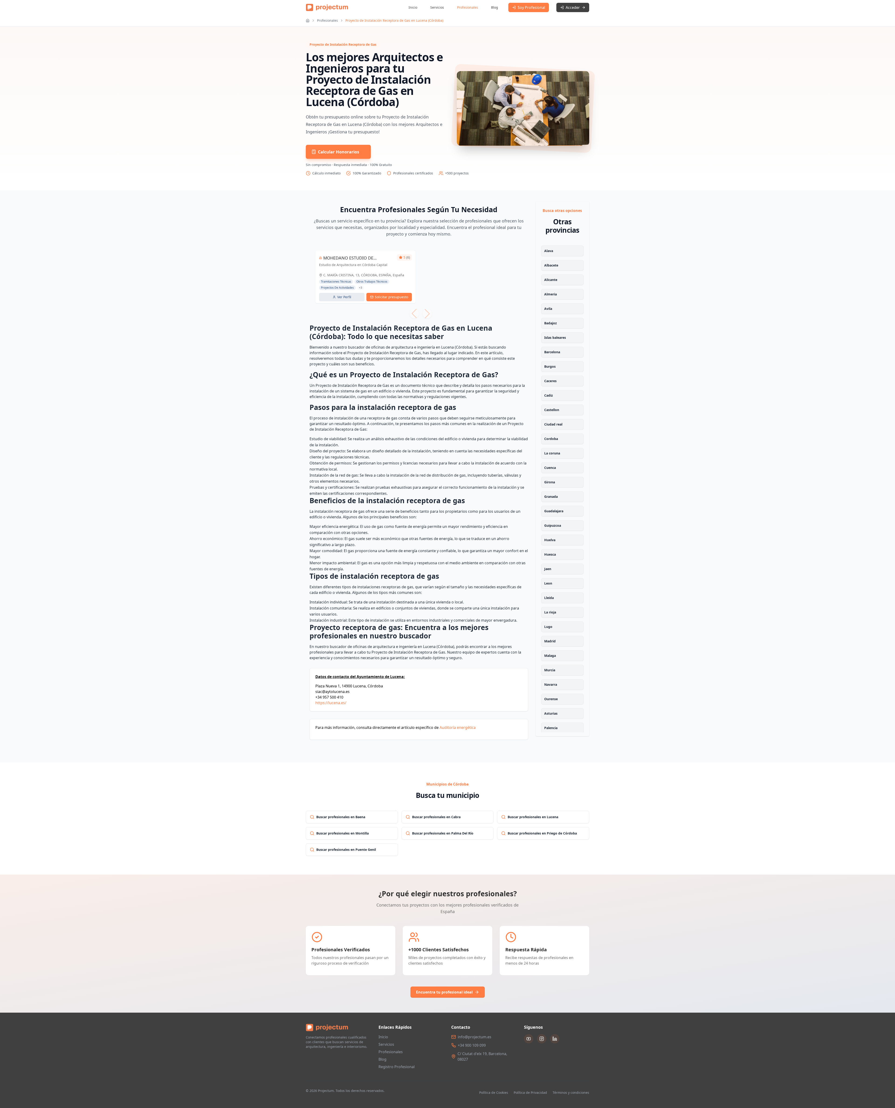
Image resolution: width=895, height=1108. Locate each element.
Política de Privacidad (530, 1092)
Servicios (437, 7)
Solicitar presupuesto (391, 297)
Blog (494, 7)
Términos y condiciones (571, 1092)
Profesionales (467, 7)
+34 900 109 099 (472, 1045)
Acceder (573, 7)
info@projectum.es (474, 1036)
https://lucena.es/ (330, 702)
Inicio (413, 7)
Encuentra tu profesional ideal (444, 992)
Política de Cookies (493, 1092)
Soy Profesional (531, 7)
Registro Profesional (397, 1066)
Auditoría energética (458, 727)
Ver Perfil (344, 297)
